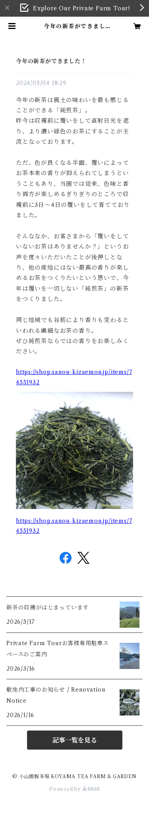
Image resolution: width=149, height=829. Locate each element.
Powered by (65, 789)
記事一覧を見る (74, 740)
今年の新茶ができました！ (51, 61)
